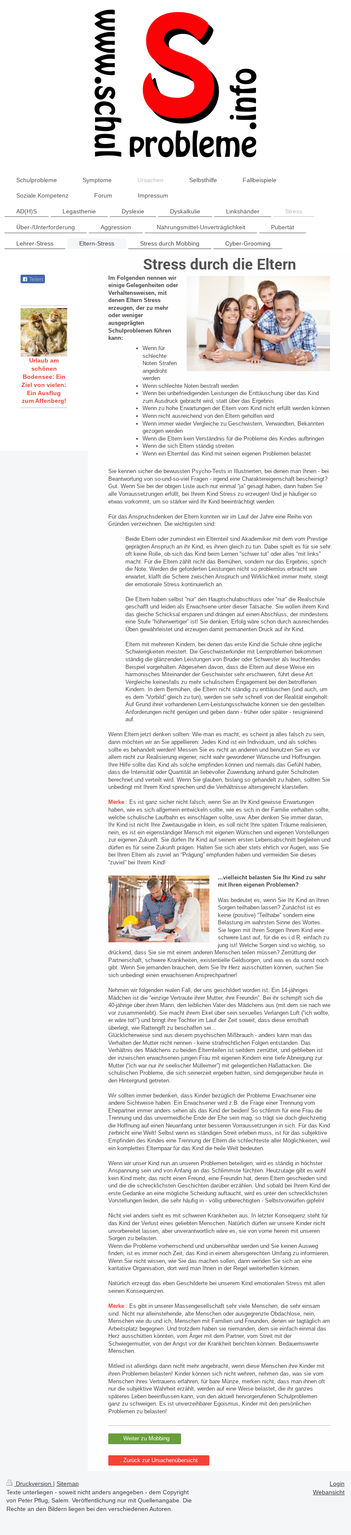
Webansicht (329, 1492)
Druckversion (33, 1483)
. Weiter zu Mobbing (145, 1438)
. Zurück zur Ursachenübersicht (159, 1460)
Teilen (35, 279)
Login (337, 1483)
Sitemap (68, 1483)
